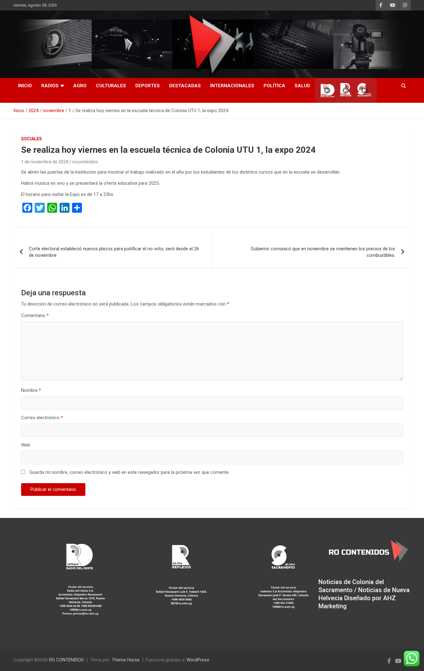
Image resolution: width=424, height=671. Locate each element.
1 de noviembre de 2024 (44, 161)
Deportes (147, 85)
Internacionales (232, 85)
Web (25, 445)
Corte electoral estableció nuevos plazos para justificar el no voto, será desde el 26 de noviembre (114, 252)
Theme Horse (126, 660)
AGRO (80, 85)
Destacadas (185, 85)
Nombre (31, 390)
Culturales (111, 85)
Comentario (35, 315)
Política (274, 85)
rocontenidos (85, 161)
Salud (302, 85)
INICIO (25, 85)
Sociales (31, 138)
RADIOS (50, 85)
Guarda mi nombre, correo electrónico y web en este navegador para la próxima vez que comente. (129, 472)
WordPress (198, 660)
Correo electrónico (42, 417)
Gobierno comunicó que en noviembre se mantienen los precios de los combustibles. (323, 252)
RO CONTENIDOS (66, 660)
